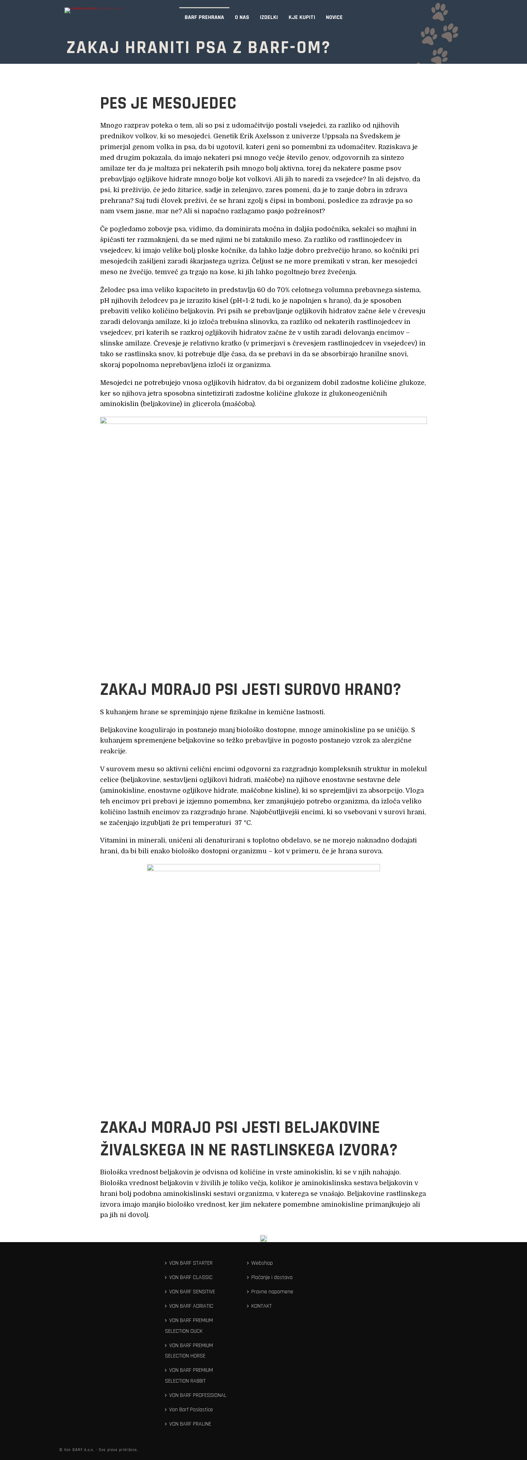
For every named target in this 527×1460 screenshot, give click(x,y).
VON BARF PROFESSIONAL (198, 1395)
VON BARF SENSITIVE (192, 1292)
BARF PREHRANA (204, 17)
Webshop (262, 1263)
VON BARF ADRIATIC (191, 1306)
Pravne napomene (272, 1292)
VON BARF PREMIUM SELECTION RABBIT (189, 1375)
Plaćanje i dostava (272, 1277)
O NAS (242, 17)
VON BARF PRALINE (190, 1424)
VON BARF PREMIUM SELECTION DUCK (189, 1326)
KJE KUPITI (302, 17)
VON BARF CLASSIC (191, 1277)
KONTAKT (261, 1306)
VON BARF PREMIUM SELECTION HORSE (189, 1351)
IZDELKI (269, 17)
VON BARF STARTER (191, 1263)
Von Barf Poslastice (191, 1409)
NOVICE (334, 17)
